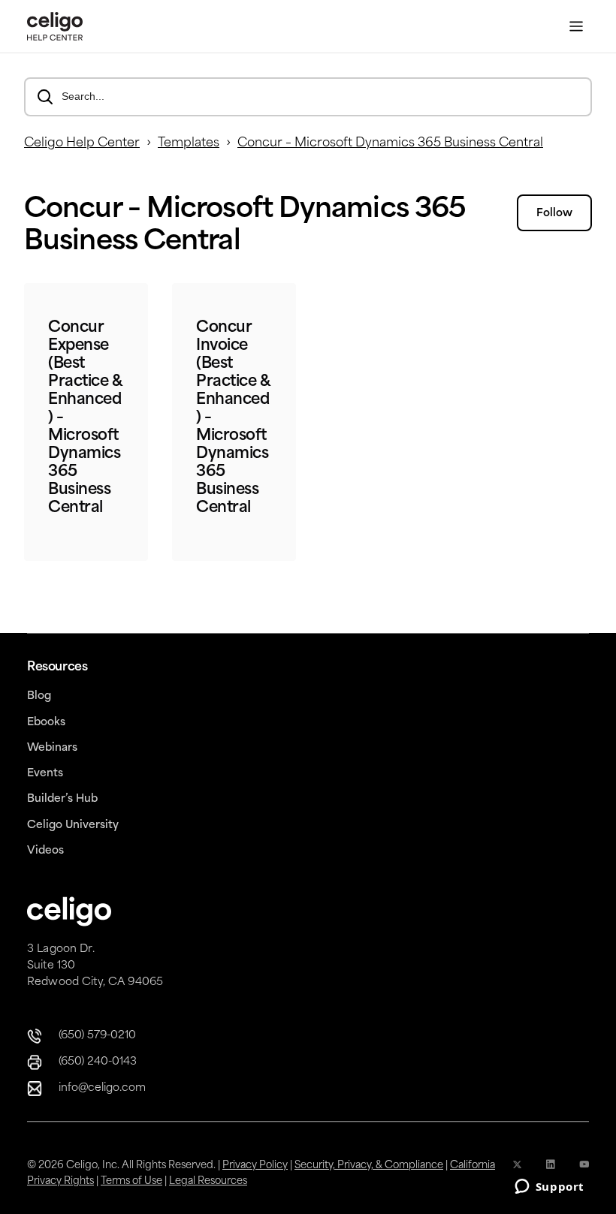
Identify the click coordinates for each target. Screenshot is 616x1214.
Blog (39, 696)
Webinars (52, 748)
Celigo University (73, 825)
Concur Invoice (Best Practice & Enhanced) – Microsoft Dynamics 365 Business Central (232, 418)
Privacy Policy (255, 1165)
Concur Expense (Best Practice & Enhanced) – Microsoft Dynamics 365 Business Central (84, 418)
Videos (45, 851)
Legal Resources (208, 1181)
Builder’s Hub (62, 799)
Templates (188, 143)
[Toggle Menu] (576, 27)
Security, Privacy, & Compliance (368, 1165)
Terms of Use (131, 1181)
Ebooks (46, 722)
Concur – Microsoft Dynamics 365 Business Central (390, 143)
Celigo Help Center (82, 143)
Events (45, 773)
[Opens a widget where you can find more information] (549, 1187)
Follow (554, 213)
